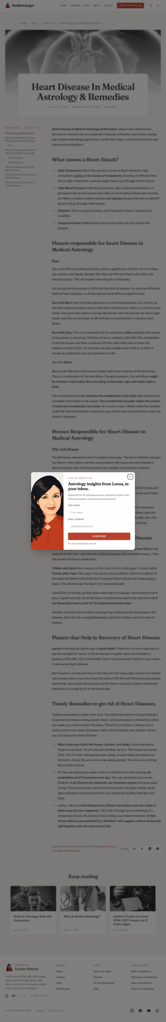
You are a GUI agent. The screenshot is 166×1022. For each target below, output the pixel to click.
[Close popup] (130, 476)
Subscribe (99, 536)
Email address (76, 519)
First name (74, 505)
